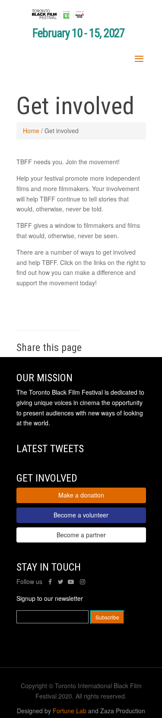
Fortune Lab (69, 710)
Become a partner (81, 534)
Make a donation (81, 495)
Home (31, 130)
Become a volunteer (81, 515)
